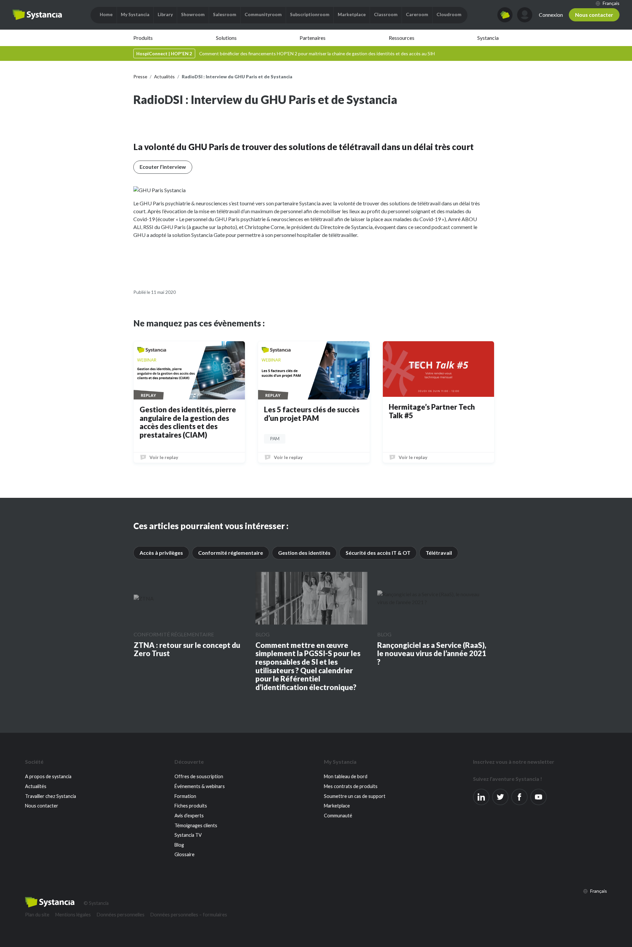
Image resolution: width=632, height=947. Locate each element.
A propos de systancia (48, 776)
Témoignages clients (195, 825)
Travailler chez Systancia (50, 796)
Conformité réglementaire (230, 553)
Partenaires (313, 38)
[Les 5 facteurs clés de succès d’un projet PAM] (313, 370)
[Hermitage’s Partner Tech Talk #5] (438, 369)
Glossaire (184, 854)
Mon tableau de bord (345, 776)
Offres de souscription (198, 776)
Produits (143, 38)
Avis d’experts (189, 815)
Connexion (551, 15)
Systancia (488, 38)
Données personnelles (121, 914)
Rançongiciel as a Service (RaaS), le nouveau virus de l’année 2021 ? (431, 653)
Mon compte (524, 15)
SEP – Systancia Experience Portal (37, 15)
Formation (185, 796)
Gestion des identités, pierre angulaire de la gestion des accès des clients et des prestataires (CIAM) (188, 422)
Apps (505, 15)
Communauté (338, 815)
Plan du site (37, 914)
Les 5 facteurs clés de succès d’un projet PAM (311, 413)
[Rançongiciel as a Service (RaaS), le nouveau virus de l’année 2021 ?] (433, 598)
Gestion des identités (304, 553)
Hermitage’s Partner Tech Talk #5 (432, 411)
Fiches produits (190, 805)
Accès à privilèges (161, 553)
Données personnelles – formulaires (188, 914)
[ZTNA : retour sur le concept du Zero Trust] (144, 598)
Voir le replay (163, 457)
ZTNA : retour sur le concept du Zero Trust (187, 649)
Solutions (226, 38)
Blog (262, 634)
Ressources (401, 38)
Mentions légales (73, 914)
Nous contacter (594, 15)
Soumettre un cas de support (354, 796)
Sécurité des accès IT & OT (378, 553)
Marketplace (337, 805)
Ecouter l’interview (163, 167)
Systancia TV (188, 835)
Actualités (35, 786)
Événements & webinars (199, 786)
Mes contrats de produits (351, 786)
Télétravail (439, 553)
